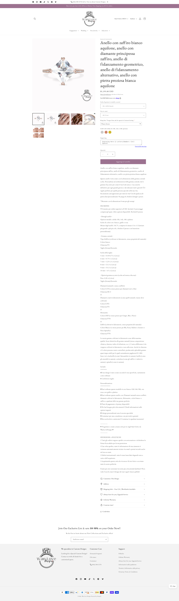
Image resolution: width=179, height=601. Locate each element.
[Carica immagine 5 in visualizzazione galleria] (89, 119)
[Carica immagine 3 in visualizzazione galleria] (64, 119)
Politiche (121, 553)
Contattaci (93, 561)
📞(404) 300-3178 (95, 564)
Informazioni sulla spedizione (127, 564)
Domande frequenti (96, 553)
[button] (35, 18)
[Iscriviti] (105, 539)
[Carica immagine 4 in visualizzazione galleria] (76, 119)
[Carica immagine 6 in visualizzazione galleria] (38, 132)
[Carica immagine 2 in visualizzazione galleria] (51, 119)
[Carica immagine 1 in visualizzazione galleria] (38, 119)
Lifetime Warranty (124, 557)
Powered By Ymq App (140, 146)
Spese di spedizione (105, 94)
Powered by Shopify (96, 596)
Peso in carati (104, 111)
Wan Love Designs (86, 596)
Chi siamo (93, 557)
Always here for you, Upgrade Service (130, 561)
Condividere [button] (106, 512)
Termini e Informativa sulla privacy (129, 568)
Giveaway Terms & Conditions (128, 572)
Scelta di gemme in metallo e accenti (110, 102)
